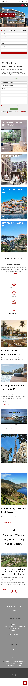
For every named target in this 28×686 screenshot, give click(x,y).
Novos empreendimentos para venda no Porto (14, 659)
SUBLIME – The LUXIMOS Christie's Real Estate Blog (14, 626)
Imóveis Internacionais (9, 465)
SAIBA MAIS (14, 273)
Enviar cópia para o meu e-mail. (10, 105)
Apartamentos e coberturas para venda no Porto (14, 654)
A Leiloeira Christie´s (14, 639)
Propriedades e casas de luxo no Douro (14, 663)
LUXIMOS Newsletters (14, 628)
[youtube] (11, 618)
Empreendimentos (15, 30)
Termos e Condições (21, 111)
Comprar (5, 30)
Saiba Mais (6, 362)
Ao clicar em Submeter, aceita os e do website (14, 112)
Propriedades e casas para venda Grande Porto (14, 646)
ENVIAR (14, 108)
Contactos (14, 624)
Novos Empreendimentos (14, 649)
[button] (12, 591)
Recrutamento (14, 630)
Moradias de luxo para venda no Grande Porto (14, 657)
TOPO (13, 674)
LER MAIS (3, 589)
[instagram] (16, 618)
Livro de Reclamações (14, 641)
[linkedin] (19, 618)
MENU (4, 5)
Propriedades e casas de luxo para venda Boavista (14, 661)
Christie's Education (14, 636)
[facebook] (8, 618)
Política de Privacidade (7, 112)
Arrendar (25, 30)
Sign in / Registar (22, 1)
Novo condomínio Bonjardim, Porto (14, 665)
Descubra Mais (7, 522)
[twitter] (14, 618)
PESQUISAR (14, 53)
